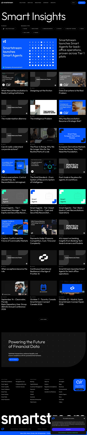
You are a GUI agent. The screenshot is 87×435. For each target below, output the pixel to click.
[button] (84, 418)
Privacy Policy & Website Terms (72, 432)
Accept (68, 429)
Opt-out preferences (62, 432)
